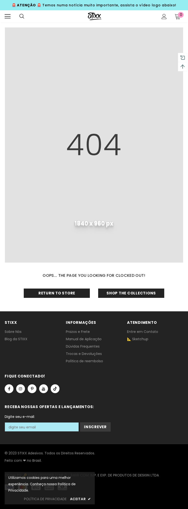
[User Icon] (164, 16)
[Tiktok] (55, 388)
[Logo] (94, 16)
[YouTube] (43, 388)
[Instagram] (20, 388)
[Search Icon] (21, 16)
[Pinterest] (32, 388)
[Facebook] (9, 388)
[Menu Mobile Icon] (8, 16)
